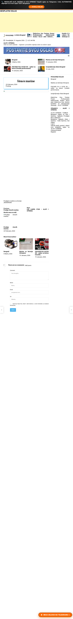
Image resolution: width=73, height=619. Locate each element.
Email (11, 289)
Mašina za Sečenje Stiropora (55, 60)
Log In (53, 124)
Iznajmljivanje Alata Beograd (55, 67)
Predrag (8, 86)
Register (53, 132)
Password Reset (56, 130)
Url (10, 296)
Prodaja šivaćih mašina (10, 227)
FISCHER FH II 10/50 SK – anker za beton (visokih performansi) (23, 67)
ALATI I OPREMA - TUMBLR (59, 113)
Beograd (14, 60)
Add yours (28, 265)
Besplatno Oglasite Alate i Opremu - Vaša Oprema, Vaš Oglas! (60, 120)
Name (11, 282)
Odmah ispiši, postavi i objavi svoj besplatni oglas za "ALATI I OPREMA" (60, 127)
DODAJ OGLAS (37, 7)
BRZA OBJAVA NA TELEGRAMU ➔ (56, 615)
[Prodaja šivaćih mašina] (1, 310)
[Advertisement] (36, 22)
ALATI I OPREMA (9, 43)
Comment (12, 270)
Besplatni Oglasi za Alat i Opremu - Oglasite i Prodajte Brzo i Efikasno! (60, 116)
